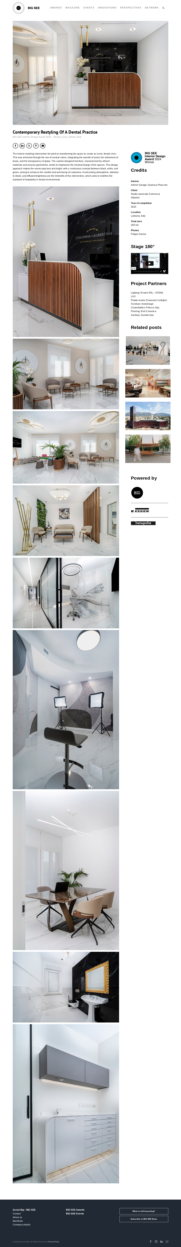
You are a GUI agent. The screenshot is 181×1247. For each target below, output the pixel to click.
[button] (163, 8)
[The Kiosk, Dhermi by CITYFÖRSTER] (148, 448)
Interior (72, 137)
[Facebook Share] (15, 145)
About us (17, 1217)
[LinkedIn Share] (22, 145)
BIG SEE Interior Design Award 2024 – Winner (37, 137)
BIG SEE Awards (75, 1210)
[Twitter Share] (29, 145)
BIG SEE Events (75, 1213)
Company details (21, 1224)
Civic (65, 137)
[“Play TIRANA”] (148, 350)
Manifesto (18, 1221)
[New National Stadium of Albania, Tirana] (148, 416)
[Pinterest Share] (36, 145)
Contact (17, 1213)
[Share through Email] (42, 145)
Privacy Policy (53, 1242)
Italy (79, 137)
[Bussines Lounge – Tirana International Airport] (148, 383)
